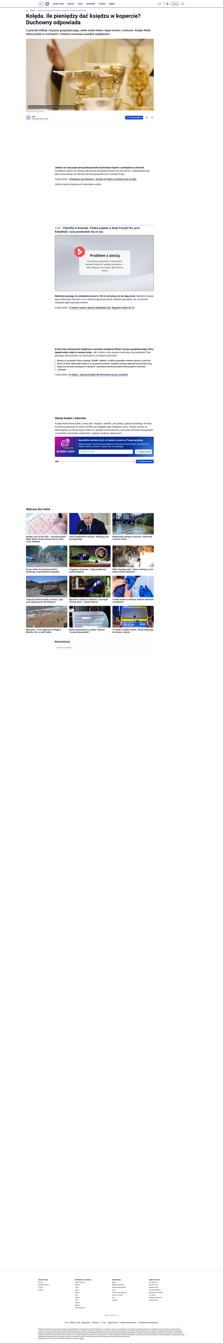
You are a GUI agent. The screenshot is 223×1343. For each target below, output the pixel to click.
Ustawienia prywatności (148, 1322)
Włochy (77, 1292)
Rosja (77, 1290)
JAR (33, 117)
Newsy (114, 1282)
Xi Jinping (152, 1295)
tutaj (81, 1338)
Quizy (80, 4)
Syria (76, 1295)
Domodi (40, 1282)
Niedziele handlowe (118, 1285)
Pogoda (102, 4)
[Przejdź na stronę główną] (41, 5)
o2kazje (70, 4)
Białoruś (77, 1305)
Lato (113, 1297)
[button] (166, 3)
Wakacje (114, 1300)
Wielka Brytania (80, 1308)
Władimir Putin (153, 1287)
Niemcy (77, 1302)
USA (76, 1300)
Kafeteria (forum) (43, 1285)
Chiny (114, 1290)
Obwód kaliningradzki (119, 1287)
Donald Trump (153, 1285)
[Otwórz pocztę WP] (159, 4)
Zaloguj (175, 4)
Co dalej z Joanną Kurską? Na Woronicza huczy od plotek (98, 374)
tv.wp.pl (40, 1287)
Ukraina (77, 1285)
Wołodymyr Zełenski (155, 1297)
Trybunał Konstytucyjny (119, 1292)
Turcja (77, 1287)
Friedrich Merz (153, 1300)
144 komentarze (135, 117)
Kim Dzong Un (153, 1282)
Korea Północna (80, 1282)
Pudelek (40, 1290)
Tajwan (77, 1297)
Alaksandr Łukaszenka (156, 1292)
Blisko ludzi (58, 4)
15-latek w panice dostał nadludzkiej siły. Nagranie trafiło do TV (101, 307)
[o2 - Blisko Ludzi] (49, 4)
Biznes (112, 4)
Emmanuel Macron (155, 1290)
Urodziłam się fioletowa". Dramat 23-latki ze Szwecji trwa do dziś (102, 179)
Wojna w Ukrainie (117, 1295)
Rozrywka (90, 4)
